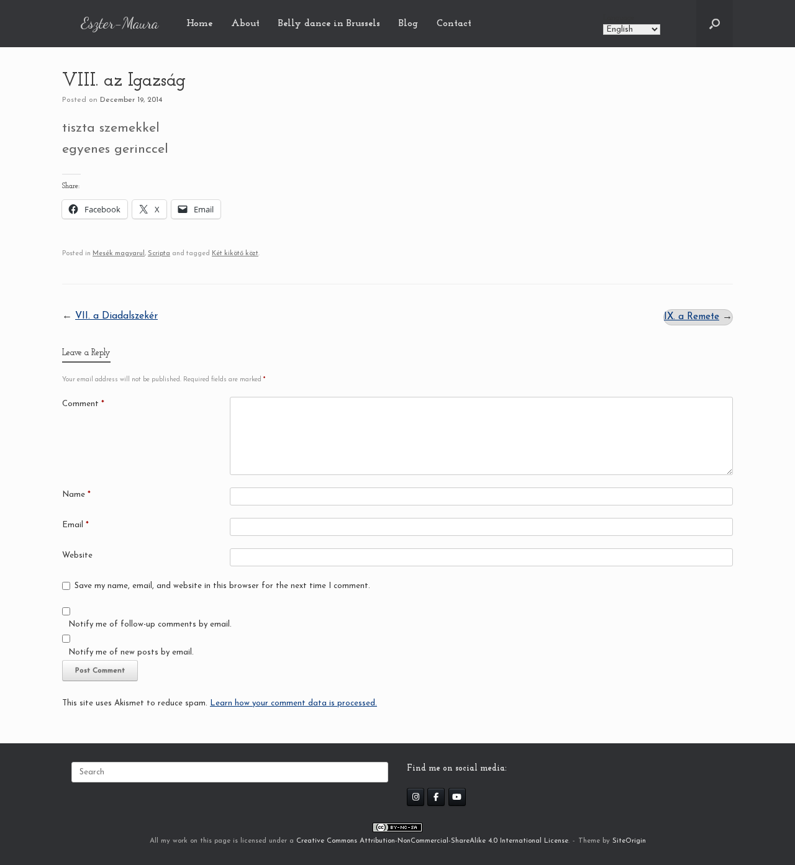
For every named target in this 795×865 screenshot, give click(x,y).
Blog (408, 24)
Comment (83, 404)
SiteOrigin (629, 841)
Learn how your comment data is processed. (293, 703)
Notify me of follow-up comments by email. (150, 624)
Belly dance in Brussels (329, 24)
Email (75, 525)
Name (76, 495)
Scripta (159, 253)
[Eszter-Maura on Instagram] (415, 797)
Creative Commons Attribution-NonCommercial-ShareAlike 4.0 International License (432, 841)
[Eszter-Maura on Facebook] (436, 797)
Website (77, 555)
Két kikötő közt (235, 253)
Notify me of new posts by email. (131, 652)
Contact (454, 24)
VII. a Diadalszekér (116, 316)
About (245, 24)
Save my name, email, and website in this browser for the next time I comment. (222, 586)
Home (199, 24)
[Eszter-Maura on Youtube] (457, 797)
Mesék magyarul (119, 253)
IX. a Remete (691, 317)
